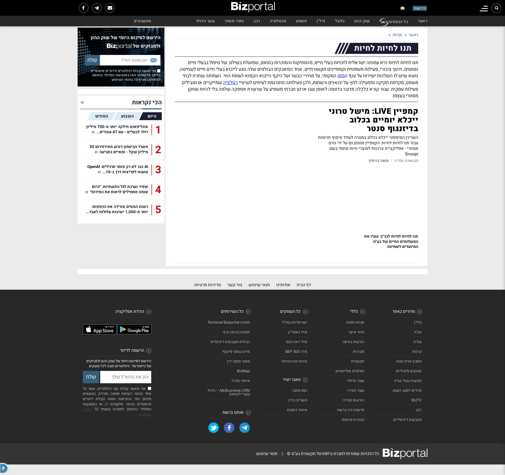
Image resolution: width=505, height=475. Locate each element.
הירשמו (420, 8)
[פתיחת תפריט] (483, 8)
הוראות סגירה (354, 400)
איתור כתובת (297, 410)
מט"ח (417, 342)
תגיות (397, 35)
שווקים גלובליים (409, 371)
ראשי (422, 21)
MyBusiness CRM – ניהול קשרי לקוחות (229, 392)
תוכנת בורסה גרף (236, 332)
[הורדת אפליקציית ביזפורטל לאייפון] (100, 333)
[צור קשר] (110, 8)
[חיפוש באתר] (496, 8)
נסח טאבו (299, 390)
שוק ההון (362, 21)
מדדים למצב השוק (407, 390)
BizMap (243, 371)
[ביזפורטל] (253, 7)
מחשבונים (143, 21)
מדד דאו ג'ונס (296, 342)
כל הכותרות (398, 22)
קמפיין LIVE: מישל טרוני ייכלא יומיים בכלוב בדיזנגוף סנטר (373, 120)
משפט (301, 21)
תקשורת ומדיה (406, 161)
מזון (341, 75)
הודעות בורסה (353, 342)
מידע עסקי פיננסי (236, 351)
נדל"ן (321, 21)
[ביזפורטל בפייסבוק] (83, 8)
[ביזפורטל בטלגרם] (97, 8)
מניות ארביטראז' (294, 361)
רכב (257, 21)
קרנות (417, 351)
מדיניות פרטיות (207, 285)
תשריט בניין (298, 400)
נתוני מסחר (234, 21)
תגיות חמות (355, 322)
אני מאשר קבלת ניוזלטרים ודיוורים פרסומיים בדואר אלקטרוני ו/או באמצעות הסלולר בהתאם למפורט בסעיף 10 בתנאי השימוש (125, 75)
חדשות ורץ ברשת (351, 410)
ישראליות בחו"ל (294, 322)
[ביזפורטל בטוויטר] (213, 427)
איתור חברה (240, 381)
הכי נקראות (147, 103)
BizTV (417, 400)
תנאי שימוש (259, 285)
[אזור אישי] (403, 8)
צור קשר (234, 285)
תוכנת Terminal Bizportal (229, 322)
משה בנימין (379, 161)
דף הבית (304, 285)
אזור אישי (357, 332)
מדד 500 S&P (296, 351)
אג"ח (418, 332)
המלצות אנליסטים (350, 371)
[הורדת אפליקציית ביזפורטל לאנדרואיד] (134, 333)
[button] (4, 468)
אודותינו (283, 285)
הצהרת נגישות (353, 419)
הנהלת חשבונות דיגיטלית (230, 342)
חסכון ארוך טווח (409, 361)
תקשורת (358, 361)
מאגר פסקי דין (238, 361)
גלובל (340, 21)
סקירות (359, 351)
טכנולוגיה (278, 21)
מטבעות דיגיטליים (407, 419)
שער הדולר (205, 21)
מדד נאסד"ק (297, 332)
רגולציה (230, 82)
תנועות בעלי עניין (408, 381)
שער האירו (356, 390)
